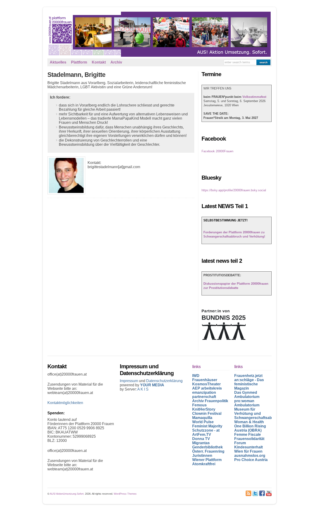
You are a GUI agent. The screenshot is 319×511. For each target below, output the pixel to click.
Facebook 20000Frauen (217, 151)
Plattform (79, 62)
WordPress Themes (125, 493)
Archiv (116, 62)
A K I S (143, 389)
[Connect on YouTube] (269, 493)
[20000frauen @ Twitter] (255, 493)
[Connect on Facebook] (262, 493)
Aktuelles (58, 62)
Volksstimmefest (254, 97)
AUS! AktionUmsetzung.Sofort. (67, 493)
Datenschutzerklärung (164, 381)
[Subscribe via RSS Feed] (248, 493)
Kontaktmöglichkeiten (65, 403)
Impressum (129, 381)
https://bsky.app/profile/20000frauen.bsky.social (234, 190)
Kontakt (99, 62)
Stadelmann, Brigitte (76, 74)
